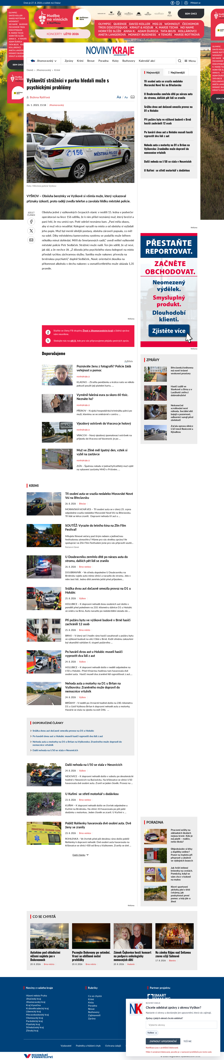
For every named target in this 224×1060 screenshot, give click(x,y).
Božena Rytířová (40, 97)
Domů (30, 69)
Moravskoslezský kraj (37, 1014)
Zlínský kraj (32, 1030)
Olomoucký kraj (34, 1017)
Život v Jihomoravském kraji (98, 330)
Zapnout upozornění (163, 1041)
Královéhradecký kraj (37, 1008)
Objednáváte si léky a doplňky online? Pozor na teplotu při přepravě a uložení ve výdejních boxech (182, 854)
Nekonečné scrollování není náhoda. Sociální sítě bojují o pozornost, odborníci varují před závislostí (182, 412)
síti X (73, 340)
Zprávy (69, 60)
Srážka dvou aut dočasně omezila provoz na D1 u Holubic (63, 730)
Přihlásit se (195, 3)
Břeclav (82, 504)
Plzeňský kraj (33, 1024)
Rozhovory (128, 60)
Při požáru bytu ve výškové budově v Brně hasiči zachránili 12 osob (167, 121)
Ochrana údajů (113, 1045)
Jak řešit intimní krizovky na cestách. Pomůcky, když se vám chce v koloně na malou (182, 873)
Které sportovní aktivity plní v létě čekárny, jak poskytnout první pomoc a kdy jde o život (180, 894)
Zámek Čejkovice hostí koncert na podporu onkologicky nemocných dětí (132, 956)
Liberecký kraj (33, 1011)
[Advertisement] (88, 295)
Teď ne (187, 1041)
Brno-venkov (85, 567)
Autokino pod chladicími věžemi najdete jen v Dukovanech (45, 956)
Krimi (80, 60)
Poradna (103, 60)
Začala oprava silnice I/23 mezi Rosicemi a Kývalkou (182, 428)
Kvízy (115, 60)
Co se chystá (44, 917)
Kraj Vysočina (33, 1005)
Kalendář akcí (147, 60)
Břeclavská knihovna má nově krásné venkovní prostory (182, 370)
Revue (91, 60)
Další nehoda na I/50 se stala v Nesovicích (55, 750)
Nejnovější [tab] (153, 72)
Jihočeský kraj (33, 998)
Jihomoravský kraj (35, 1001)
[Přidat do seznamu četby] (132, 97)
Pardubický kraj (34, 1021)
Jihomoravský (45, 60)
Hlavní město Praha (36, 995)
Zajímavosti (94, 1015)
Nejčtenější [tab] (177, 72)
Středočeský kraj (35, 1027)
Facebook (172, 3)
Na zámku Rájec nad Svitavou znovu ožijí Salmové (173, 954)
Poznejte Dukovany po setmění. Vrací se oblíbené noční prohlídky (91, 956)
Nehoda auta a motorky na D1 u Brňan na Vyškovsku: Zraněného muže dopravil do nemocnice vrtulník (93, 687)
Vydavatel (66, 1045)
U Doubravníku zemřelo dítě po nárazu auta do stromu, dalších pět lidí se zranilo (168, 96)
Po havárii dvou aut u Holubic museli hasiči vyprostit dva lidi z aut (68, 736)
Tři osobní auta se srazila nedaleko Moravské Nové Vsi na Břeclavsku (163, 83)
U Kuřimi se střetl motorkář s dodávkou (92, 794)
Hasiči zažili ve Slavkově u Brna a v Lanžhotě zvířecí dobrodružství (181, 391)
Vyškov (82, 598)
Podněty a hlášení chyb (88, 1045)
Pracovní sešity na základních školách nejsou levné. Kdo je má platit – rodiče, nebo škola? (182, 835)
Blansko (172, 961)
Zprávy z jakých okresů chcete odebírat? (164, 1018)
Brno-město (84, 630)
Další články (79, 854)
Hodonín (131, 964)
